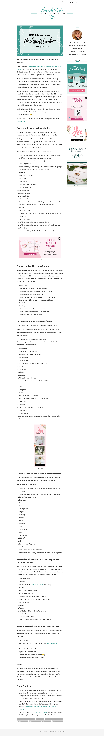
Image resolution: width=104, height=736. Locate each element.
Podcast (35, 2)
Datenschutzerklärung (57, 731)
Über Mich (65, 2)
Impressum (43, 731)
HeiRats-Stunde (55, 2)
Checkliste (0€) (44, 2)
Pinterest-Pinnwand (40, 712)
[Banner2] (77, 108)
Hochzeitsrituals (37, 585)
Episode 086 (21, 121)
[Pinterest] (70, 2)
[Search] (76, 2)
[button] (21, 719)
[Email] (72, 2)
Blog (28, 2)
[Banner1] (77, 79)
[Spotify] (73, 2)
